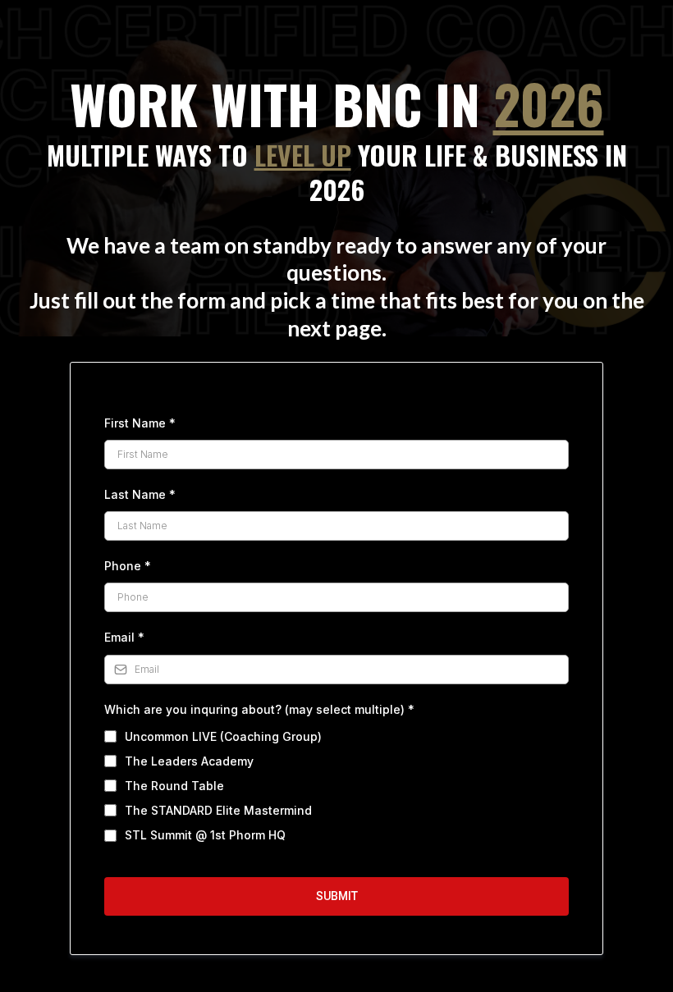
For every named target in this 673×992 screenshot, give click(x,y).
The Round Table (174, 786)
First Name (140, 423)
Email (124, 637)
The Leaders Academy (189, 761)
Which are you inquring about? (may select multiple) (259, 709)
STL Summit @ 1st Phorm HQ (205, 835)
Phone (127, 566)
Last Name (140, 494)
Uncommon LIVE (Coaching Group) (223, 736)
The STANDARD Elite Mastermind (218, 810)
